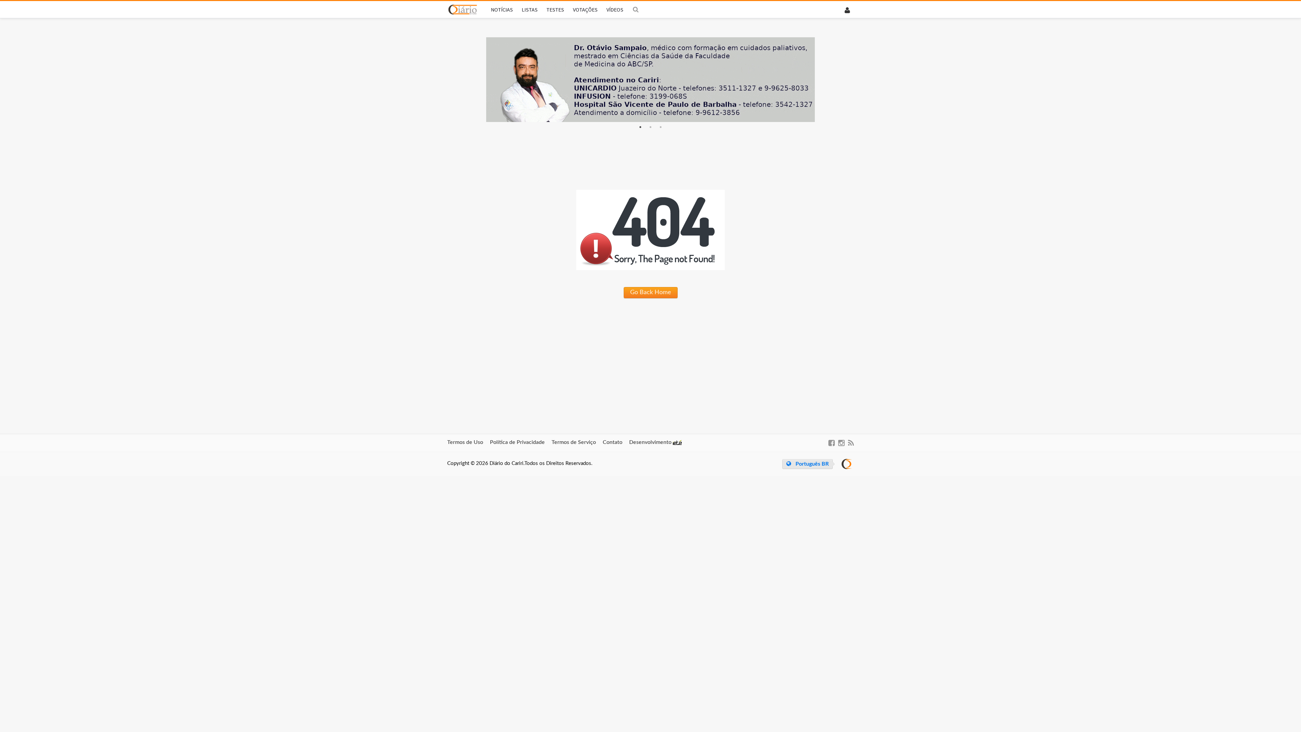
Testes (555, 9)
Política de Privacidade (517, 442)
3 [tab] (660, 127)
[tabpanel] (650, 79)
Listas (530, 9)
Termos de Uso (465, 442)
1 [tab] (640, 127)
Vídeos (614, 9)
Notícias (502, 9)
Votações (585, 9)
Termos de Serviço (574, 442)
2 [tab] (650, 127)
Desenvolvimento (651, 442)
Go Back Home (650, 292)
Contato (612, 442)
